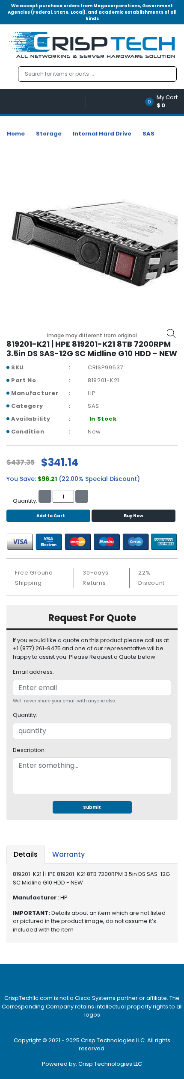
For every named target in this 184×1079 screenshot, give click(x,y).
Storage (49, 134)
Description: (29, 750)
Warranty (68, 854)
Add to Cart (50, 516)
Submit (92, 807)
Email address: (33, 672)
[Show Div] (46, 101)
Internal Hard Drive (102, 134)
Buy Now (133, 516)
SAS (148, 134)
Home (16, 134)
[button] (164, 101)
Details (26, 854)
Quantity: (25, 715)
